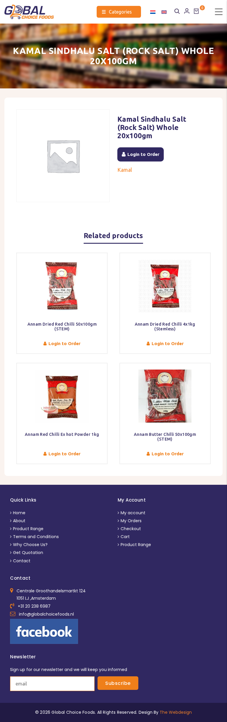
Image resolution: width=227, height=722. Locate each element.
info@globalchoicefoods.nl (46, 614)
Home (19, 513)
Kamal (124, 170)
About (19, 521)
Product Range (28, 529)
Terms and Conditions (36, 537)
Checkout (131, 529)
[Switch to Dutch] (152, 11)
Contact (21, 561)
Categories (117, 11)
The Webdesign (176, 712)
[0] (196, 11)
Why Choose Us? (30, 545)
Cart (125, 537)
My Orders (131, 521)
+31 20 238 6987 (34, 606)
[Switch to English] (164, 11)
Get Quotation (28, 552)
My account (133, 513)
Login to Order (143, 154)
